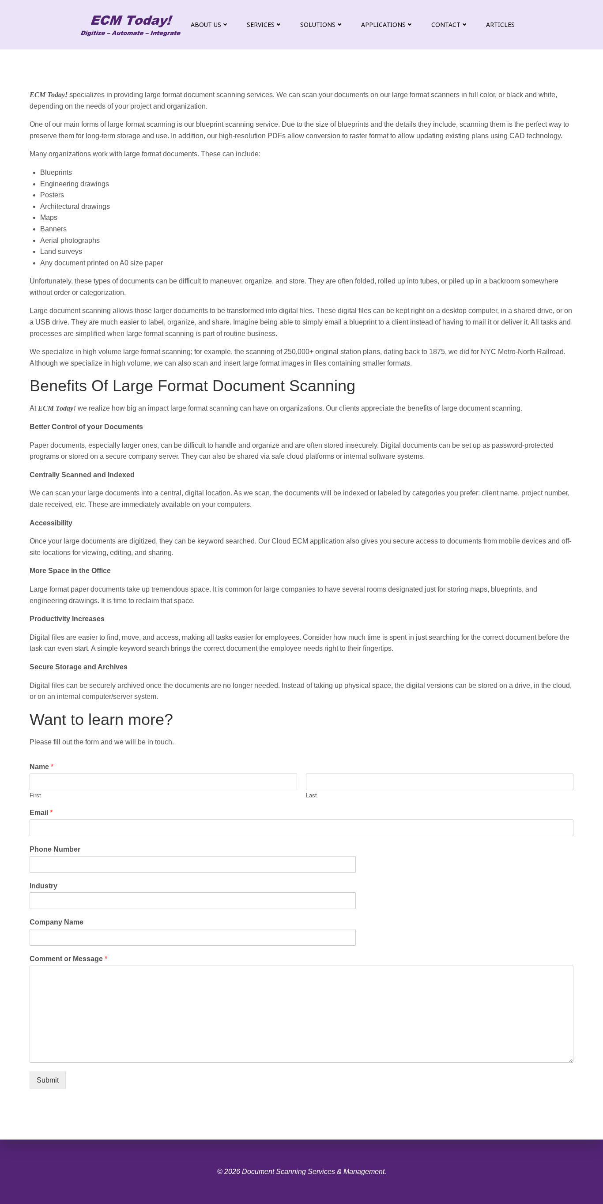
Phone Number (55, 849)
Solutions (317, 24)
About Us (206, 24)
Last (311, 795)
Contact (445, 24)
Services (261, 24)
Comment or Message (68, 958)
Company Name (56, 922)
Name (41, 766)
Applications (383, 24)
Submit (48, 1080)
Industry (43, 886)
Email (41, 812)
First (35, 795)
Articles (500, 24)
